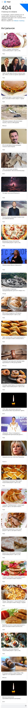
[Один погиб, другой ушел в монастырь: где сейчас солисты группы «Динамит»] (14, 68)
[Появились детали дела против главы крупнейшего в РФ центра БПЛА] (14, 356)
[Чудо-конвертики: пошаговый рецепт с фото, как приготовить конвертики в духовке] (14, 332)
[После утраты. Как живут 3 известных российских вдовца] (14, 212)
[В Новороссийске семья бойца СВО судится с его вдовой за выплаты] (14, 668)
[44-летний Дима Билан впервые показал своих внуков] (14, 140)
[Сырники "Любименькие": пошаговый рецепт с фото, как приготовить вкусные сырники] (14, 500)
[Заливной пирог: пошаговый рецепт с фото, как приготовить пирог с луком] (14, 92)
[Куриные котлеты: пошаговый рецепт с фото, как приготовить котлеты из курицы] (14, 620)
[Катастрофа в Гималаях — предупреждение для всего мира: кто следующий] (14, 284)
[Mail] (5, 2)
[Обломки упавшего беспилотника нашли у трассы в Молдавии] (14, 116)
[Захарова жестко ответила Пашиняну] (14, 452)
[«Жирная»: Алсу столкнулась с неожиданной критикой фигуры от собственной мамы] (14, 428)
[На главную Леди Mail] (8, 2)
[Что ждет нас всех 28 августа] (14, 188)
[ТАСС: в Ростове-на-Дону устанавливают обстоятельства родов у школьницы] (14, 164)
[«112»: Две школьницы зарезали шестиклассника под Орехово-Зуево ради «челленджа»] (14, 404)
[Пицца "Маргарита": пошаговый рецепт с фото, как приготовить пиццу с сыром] (14, 596)
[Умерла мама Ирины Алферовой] (14, 260)
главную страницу (19, 20)
